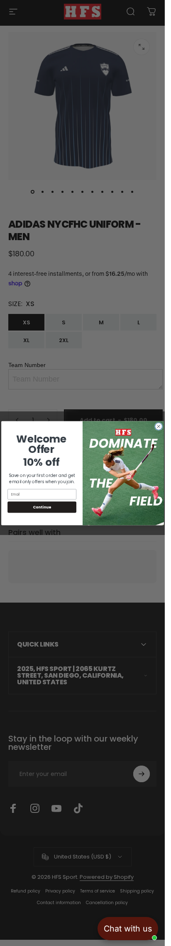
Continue (42, 507)
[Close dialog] (158, 426)
